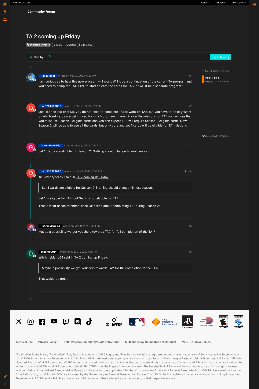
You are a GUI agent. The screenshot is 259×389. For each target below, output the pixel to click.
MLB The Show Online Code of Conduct (150, 341)
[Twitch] (66, 321)
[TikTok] (89, 321)
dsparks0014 (49, 251)
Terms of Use (24, 341)
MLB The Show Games (196, 341)
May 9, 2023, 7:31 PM (88, 145)
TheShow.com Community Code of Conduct (90, 341)
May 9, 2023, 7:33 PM (89, 171)
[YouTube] (54, 321)
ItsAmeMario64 (50, 225)
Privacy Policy (47, 341)
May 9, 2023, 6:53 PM (83, 75)
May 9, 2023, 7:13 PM (88, 106)
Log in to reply (221, 57)
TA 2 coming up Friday (92, 177)
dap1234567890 (51, 106)
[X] (19, 321)
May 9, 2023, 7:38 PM (84, 251)
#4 (190, 171)
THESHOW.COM (21, 2)
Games (205, 2)
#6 (190, 251)
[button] (5, 377)
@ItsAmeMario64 (50, 257)
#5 (190, 225)
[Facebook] (42, 321)
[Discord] (78, 321)
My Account (239, 2)
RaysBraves (48, 75)
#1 (190, 75)
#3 (190, 145)
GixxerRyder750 (50, 145)
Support (221, 2)
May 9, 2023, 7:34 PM (87, 225)
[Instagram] (30, 321)
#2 (190, 106)
